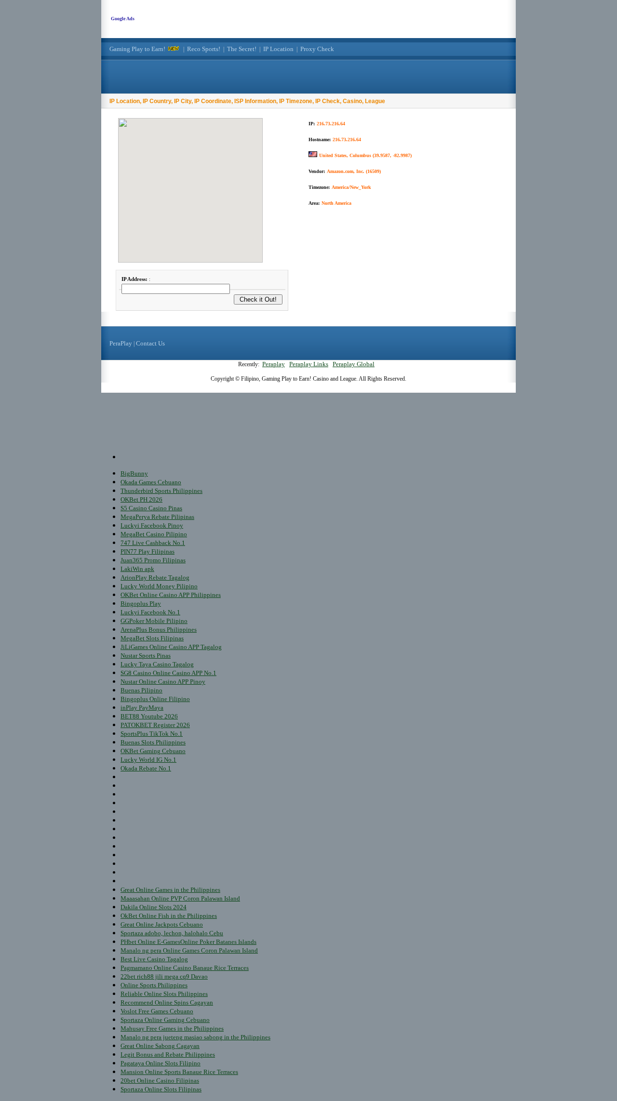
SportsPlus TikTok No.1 (152, 733)
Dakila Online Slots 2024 (154, 907)
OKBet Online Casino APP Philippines (171, 594)
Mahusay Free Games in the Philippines (172, 1028)
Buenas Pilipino (141, 690)
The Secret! (241, 49)
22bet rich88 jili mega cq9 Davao (164, 976)
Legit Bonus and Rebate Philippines (168, 1054)
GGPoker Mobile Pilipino (154, 620)
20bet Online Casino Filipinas (160, 1080)
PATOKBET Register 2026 (155, 725)
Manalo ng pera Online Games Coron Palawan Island (189, 950)
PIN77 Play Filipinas (147, 551)
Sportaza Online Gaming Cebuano (165, 1019)
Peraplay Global (354, 364)
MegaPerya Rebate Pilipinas (157, 516)
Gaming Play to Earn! (137, 49)
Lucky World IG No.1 (148, 759)
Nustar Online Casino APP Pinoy (163, 681)
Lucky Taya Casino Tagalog (157, 664)
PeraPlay (120, 343)
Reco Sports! (203, 49)
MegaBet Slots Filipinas (152, 638)
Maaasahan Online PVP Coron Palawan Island (180, 898)
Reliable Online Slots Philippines (164, 993)
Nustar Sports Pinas (146, 655)
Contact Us (150, 343)
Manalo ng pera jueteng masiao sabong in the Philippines (195, 1037)
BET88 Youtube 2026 (149, 716)
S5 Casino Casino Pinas (151, 508)
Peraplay (273, 364)
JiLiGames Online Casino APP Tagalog (171, 646)
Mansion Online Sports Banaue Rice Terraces (179, 1071)
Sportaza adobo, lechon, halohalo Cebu (172, 933)
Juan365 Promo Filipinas (153, 560)
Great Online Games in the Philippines (170, 889)
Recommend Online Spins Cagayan (167, 1002)
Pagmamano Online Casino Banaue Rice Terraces (185, 967)
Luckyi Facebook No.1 (150, 612)
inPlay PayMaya (142, 707)
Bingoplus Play (141, 603)
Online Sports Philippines (154, 985)
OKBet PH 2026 (141, 499)
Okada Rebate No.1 (146, 768)
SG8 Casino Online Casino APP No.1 (168, 673)
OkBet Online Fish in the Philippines (169, 915)
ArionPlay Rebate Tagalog (155, 577)
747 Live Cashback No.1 (153, 542)
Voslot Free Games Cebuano (157, 1011)
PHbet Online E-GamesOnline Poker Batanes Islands (188, 941)
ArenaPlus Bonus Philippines (159, 629)
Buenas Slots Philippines (153, 742)
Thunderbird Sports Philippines (161, 490)
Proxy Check (317, 49)
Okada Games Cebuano (151, 482)
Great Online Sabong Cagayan (160, 1045)
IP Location (278, 49)
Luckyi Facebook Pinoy (152, 525)
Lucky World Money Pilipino (159, 586)
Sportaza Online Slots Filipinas (161, 1089)
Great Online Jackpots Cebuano (162, 924)
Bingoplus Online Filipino (155, 699)
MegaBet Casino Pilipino (154, 534)
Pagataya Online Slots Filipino (161, 1063)
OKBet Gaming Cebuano (153, 751)
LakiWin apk (137, 568)
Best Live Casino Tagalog (154, 959)
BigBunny (134, 473)
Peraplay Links (308, 364)
